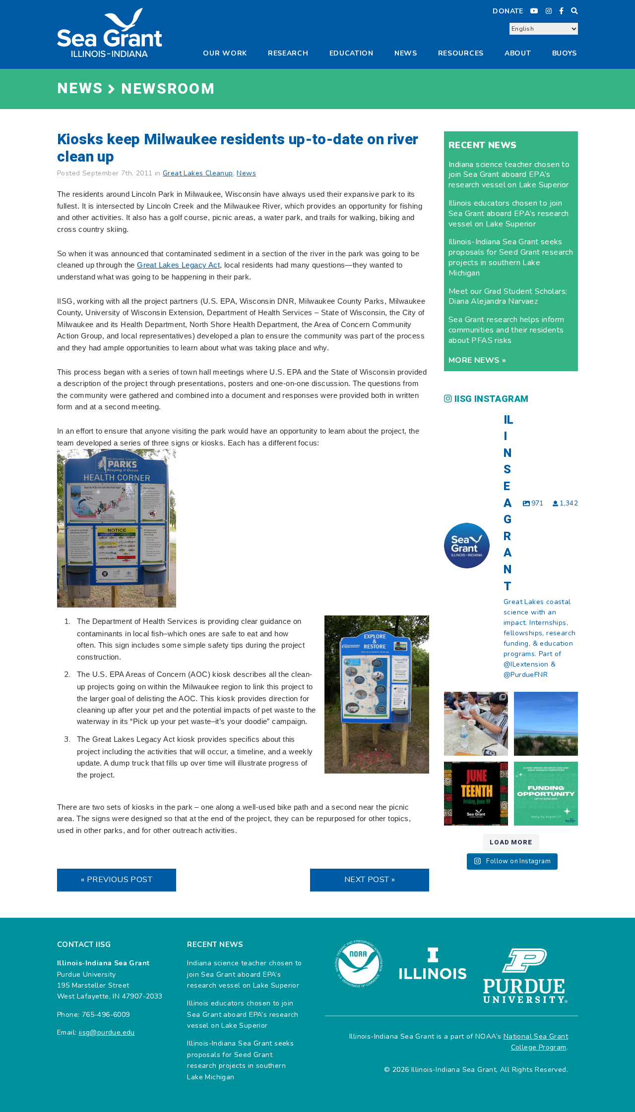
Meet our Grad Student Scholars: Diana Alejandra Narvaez (507, 296)
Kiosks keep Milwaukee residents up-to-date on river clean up (237, 148)
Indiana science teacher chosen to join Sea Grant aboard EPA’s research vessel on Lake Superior (509, 175)
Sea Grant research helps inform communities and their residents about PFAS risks (506, 330)
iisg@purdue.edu (107, 1032)
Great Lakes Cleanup (198, 173)
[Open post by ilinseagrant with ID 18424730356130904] (546, 794)
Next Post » (369, 879)
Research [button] (288, 53)
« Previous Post (116, 879)
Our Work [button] (225, 53)
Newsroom (168, 89)
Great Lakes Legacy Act (178, 265)
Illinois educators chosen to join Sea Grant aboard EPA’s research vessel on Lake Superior (508, 213)
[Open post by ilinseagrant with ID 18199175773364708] (476, 794)
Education (351, 53)
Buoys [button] (564, 53)
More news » (477, 360)
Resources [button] (461, 53)
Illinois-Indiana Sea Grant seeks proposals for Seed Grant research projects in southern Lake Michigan (510, 257)
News (405, 53)
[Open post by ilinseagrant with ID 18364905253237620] (476, 724)
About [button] (518, 53)
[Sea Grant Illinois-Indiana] (109, 32)
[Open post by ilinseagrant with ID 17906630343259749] (546, 724)
